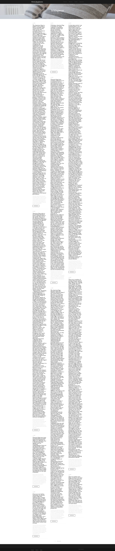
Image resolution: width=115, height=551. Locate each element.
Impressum (82, 1)
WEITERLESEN (54, 282)
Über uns (70, 1)
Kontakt (76, 1)
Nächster (59, 541)
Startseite (65, 1)
